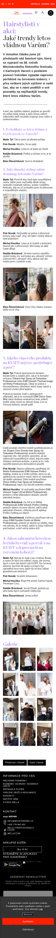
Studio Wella (11, 802)
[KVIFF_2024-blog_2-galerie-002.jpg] (28, 670)
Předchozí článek (15, 762)
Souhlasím (28, 921)
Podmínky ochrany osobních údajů (20, 785)
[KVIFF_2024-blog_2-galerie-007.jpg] (11, 720)
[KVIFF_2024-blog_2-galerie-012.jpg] (11, 745)
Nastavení (28, 914)
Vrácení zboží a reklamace (19, 793)
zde (41, 909)
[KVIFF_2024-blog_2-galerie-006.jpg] (45, 695)
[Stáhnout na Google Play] (12, 864)
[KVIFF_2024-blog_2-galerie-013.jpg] (28, 745)
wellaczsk (14, 834)
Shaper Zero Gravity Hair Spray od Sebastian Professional (23, 452)
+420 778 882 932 (16, 825)
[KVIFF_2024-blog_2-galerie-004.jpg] (11, 695)
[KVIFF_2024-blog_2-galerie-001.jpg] (11, 670)
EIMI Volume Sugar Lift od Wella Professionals (26, 490)
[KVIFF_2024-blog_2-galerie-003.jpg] (45, 670)
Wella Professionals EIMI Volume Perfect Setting (25, 503)
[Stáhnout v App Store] (32, 864)
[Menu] (4, 12)
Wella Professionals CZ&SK (20, 829)
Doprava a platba (13, 789)
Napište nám (10, 799)
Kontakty (9, 796)
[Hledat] (36, 13)
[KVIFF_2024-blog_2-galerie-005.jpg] (28, 695)
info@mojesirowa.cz (20, 821)
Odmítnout (28, 929)
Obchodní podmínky (15, 781)
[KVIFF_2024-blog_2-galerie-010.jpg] (28, 720)
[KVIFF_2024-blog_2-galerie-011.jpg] (45, 720)
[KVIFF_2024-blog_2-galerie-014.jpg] (45, 745)
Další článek (37, 762)
